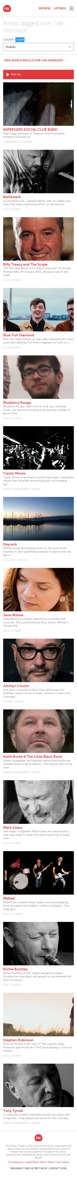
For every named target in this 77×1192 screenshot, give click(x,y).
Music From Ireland (58, 1162)
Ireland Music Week (35, 1162)
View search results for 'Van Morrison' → (35, 60)
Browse (45, 8)
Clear (20, 39)
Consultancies (15, 1162)
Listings (60, 8)
